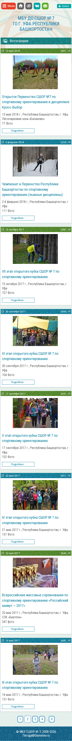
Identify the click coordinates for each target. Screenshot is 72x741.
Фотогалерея (19, 41)
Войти (65, 6)
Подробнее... (18, 130)
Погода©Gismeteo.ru (36, 735)
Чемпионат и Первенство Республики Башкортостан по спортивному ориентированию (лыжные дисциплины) (32, 189)
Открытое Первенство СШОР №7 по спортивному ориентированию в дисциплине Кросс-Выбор (35, 102)
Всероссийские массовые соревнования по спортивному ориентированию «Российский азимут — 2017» (35, 600)
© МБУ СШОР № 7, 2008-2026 (36, 732)
